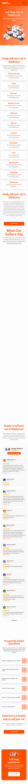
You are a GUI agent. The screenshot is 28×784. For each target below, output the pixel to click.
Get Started (14, 731)
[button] (24, 3)
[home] (6, 2)
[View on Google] (4, 460)
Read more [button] (6, 473)
